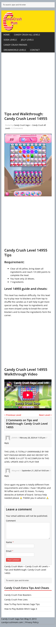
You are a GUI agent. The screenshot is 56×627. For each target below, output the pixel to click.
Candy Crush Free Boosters (17, 595)
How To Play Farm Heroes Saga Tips (22, 604)
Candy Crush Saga (22, 125)
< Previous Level (12, 415)
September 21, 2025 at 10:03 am (35, 470)
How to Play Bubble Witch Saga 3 (20, 608)
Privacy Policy (32, 622)
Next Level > (45, 415)
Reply (6, 443)
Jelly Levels (27, 39)
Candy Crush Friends (15, 44)
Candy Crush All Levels (27, 34)
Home (6, 34)
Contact (35, 49)
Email (9, 551)
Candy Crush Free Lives (16, 599)
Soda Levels (10, 39)
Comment (11, 520)
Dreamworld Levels (15, 49)
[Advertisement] (28, 83)
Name (9, 542)
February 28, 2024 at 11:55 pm (32, 437)
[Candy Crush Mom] (28, 21)
